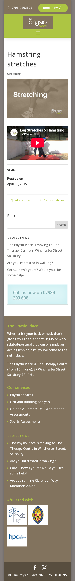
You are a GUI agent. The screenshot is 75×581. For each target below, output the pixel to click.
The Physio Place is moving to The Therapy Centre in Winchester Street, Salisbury (35, 250)
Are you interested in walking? (30, 263)
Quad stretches (19, 200)
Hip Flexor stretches (53, 200)
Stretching (14, 74)
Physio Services (21, 395)
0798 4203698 (21, 8)
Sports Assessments (25, 421)
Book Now (50, 8)
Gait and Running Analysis (30, 402)
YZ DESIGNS (58, 575)
